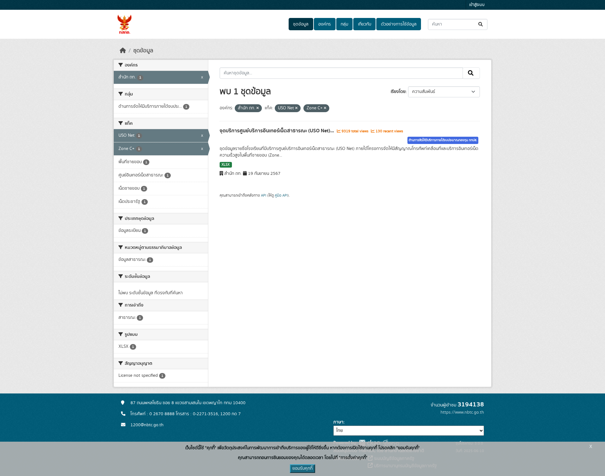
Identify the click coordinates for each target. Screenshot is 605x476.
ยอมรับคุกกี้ (302, 468)
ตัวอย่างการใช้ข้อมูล (399, 24)
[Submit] (481, 24)
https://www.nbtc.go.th (462, 412)
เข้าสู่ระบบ (477, 5)
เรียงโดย (398, 92)
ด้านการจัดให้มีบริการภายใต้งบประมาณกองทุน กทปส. (443, 140)
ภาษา (338, 422)
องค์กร (324, 24)
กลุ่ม (344, 24)
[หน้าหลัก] (123, 51)
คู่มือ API (281, 195)
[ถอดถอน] (257, 108)
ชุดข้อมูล (300, 24)
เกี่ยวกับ (364, 24)
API (263, 195)
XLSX (226, 164)
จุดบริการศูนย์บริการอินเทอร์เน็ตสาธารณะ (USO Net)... (277, 131)
